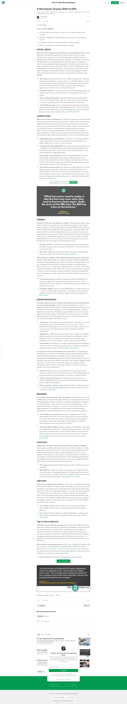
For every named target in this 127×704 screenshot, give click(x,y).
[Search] (105, 2)
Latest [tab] (42, 634)
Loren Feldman (43, 16)
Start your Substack (60, 697)
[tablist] (43, 616)
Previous (42, 605)
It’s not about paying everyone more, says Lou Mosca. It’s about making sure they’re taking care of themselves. (56, 641)
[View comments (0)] (43, 21)
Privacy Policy (75, 675)
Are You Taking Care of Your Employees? (50, 639)
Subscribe (115, 2)
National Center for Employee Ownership (59, 549)
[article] (63, 642)
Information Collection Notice (63, 675)
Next (85, 605)
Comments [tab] (40, 616)
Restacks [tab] (46, 616)
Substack (56, 701)
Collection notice (74, 693)
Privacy (63, 693)
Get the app (71, 697)
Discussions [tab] (48, 634)
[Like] (38, 646)
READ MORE (75, 112)
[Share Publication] (108, 2)
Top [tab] (38, 634)
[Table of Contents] (2, 352)
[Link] (35, 49)
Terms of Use (70, 674)
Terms (67, 693)
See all (40, 671)
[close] (77, 647)
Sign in (122, 2)
